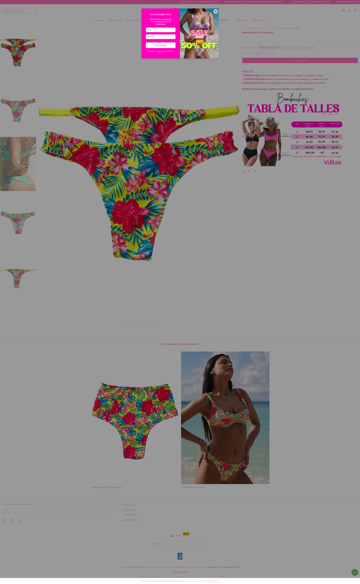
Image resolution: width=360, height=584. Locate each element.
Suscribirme (160, 45)
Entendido (213, 581)
